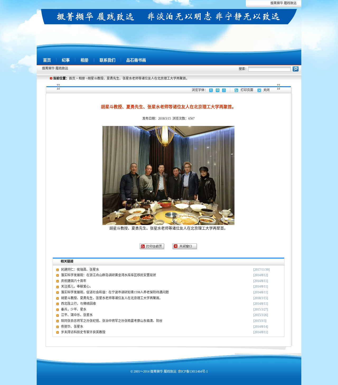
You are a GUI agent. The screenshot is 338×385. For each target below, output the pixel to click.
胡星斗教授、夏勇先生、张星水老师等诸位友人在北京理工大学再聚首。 (111, 298)
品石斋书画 (136, 60)
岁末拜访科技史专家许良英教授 (83, 332)
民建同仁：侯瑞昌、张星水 (80, 269)
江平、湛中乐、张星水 (77, 315)
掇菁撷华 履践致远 (283, 3)
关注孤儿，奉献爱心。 (77, 286)
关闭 (266, 90)
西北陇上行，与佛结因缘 (78, 304)
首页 (47, 60)
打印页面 (247, 90)
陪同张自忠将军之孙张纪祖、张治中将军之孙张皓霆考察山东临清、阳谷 (111, 321)
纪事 (66, 60)
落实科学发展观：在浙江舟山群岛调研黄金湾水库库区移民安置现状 (108, 275)
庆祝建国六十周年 (73, 281)
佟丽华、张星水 (72, 326)
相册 (84, 60)
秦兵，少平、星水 (73, 309)
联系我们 (107, 60)
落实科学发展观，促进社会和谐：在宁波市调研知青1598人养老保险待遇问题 (115, 292)
